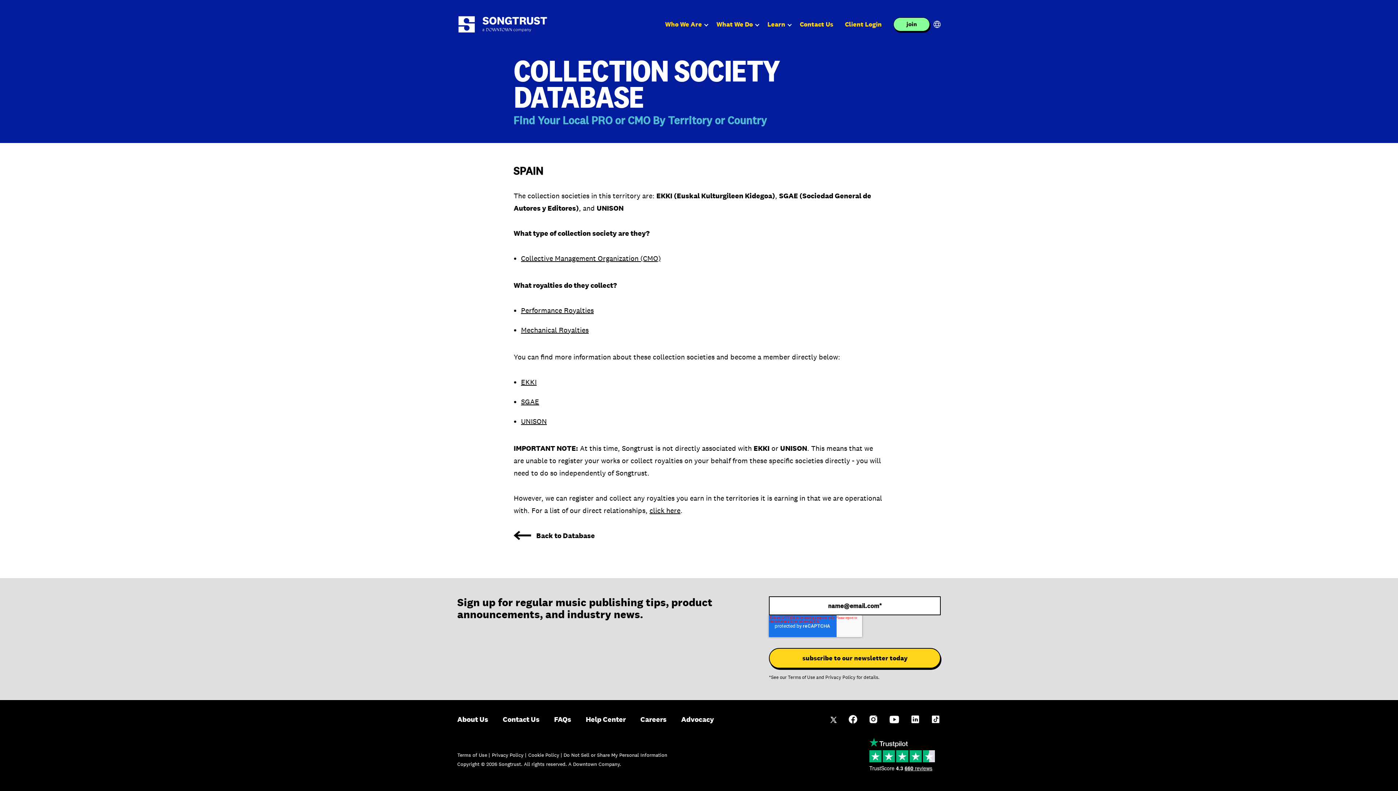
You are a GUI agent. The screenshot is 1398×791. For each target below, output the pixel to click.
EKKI (529, 382)
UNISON (534, 421)
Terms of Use (801, 677)
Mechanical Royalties (555, 330)
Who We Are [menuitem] (683, 24)
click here (664, 510)
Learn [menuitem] (776, 24)
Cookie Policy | (546, 755)
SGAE (530, 401)
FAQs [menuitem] (562, 719)
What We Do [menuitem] (734, 24)
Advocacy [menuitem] (697, 719)
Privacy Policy (840, 677)
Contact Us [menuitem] (816, 24)
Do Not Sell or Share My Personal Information (615, 755)
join (912, 24)
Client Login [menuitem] (863, 24)
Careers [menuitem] (653, 719)
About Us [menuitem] (472, 719)
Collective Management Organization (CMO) (591, 258)
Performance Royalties (557, 310)
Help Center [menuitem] (606, 719)
